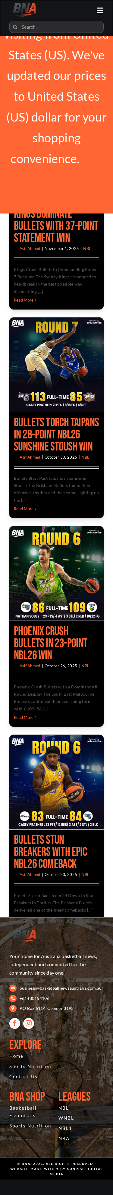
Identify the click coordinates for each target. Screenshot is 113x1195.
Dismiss (78, 200)
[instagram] (28, 1023)
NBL (87, 248)
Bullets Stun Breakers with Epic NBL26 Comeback (50, 852)
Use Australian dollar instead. (57, 179)
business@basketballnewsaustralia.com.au (61, 988)
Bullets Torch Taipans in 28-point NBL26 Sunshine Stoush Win (56, 435)
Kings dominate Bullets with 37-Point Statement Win (56, 226)
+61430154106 (34, 998)
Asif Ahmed (30, 248)
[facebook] (14, 1023)
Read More (23, 300)
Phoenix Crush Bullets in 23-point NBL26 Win (51, 643)
